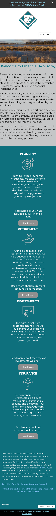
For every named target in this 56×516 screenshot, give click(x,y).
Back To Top (45, 507)
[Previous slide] (3, 54)
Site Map (6, 504)
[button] (45, 34)
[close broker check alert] (52, 2)
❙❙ (31, 59)
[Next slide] (53, 54)
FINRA (41, 468)
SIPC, (47, 468)
